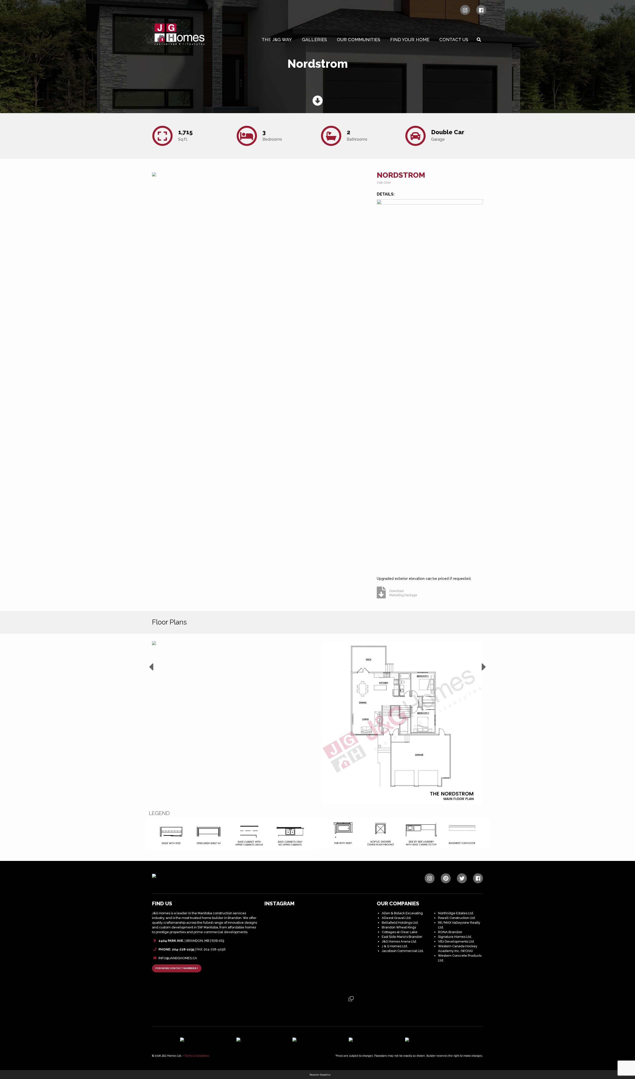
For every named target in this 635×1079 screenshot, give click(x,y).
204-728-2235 (183, 949)
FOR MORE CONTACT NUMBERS (176, 968)
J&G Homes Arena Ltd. (399, 941)
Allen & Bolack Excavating (402, 913)
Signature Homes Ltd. (455, 937)
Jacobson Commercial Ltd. (403, 951)
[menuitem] (278, 40)
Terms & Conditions (196, 1055)
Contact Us (453, 39)
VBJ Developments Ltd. (456, 941)
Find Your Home (409, 39)
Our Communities (358, 39)
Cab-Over (384, 182)
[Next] (484, 667)
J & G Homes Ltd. (395, 946)
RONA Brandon (450, 932)
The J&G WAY (277, 39)
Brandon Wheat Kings (399, 927)
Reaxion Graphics (320, 1074)
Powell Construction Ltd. (457, 918)
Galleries (314, 39)
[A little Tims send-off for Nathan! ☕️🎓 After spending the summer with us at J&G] (317, 951)
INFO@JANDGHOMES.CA (178, 958)
